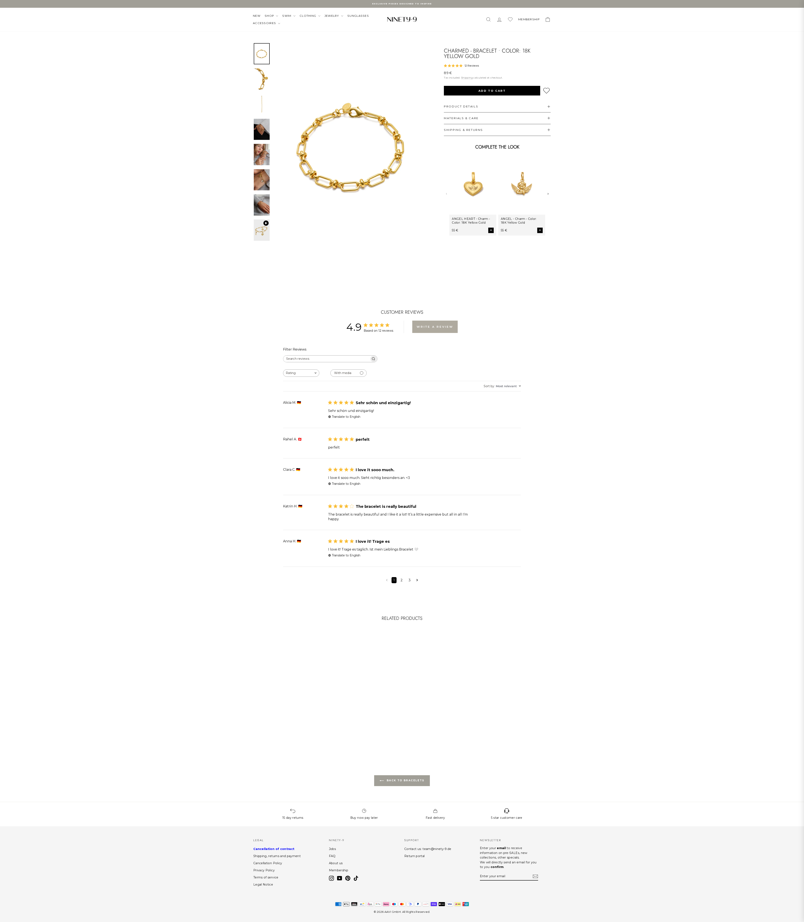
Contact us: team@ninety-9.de (427, 849)
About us (336, 863)
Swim (287, 15)
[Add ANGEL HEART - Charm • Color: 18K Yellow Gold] (491, 230)
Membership (338, 870)
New (256, 15)
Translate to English (346, 417)
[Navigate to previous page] (386, 580)
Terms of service (265, 877)
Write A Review (435, 326)
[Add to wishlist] (546, 90)
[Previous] (446, 194)
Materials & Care (461, 118)
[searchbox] (326, 359)
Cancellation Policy (267, 863)
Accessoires (265, 23)
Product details (461, 106)
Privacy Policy (264, 870)
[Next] (548, 194)
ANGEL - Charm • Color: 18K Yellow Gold (519, 220)
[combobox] (301, 373)
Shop (270, 15)
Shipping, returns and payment (277, 856)
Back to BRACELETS (404, 780)
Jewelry (332, 15)
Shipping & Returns (463, 130)
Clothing (308, 15)
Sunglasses (358, 15)
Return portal (414, 856)
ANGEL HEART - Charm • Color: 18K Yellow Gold (471, 220)
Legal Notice (263, 884)
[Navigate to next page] (417, 580)
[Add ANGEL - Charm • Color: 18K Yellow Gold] (540, 230)
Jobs (332, 849)
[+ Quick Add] (319, 721)
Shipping (467, 77)
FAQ (332, 856)
